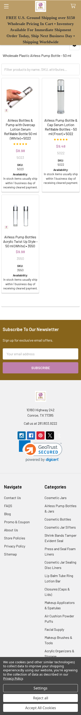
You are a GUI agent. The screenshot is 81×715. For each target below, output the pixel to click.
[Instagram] (22, 435)
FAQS (8, 506)
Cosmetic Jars (56, 497)
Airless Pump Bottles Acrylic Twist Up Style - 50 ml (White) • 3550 (20, 241)
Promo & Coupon (17, 522)
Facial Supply (54, 629)
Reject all (40, 698)
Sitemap (10, 554)
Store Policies (14, 538)
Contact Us (12, 497)
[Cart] (74, 6)
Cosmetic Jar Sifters (60, 527)
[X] (50, 435)
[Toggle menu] (6, 6)
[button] (40, 451)
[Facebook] (31, 435)
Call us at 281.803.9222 (40, 423)
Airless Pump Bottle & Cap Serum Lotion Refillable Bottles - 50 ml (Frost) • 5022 (60, 127)
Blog (7, 514)
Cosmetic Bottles (58, 519)
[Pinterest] (40, 435)
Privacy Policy (14, 546)
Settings (40, 688)
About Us (11, 530)
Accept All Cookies (40, 707)
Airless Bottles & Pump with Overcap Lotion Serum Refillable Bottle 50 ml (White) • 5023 (20, 129)
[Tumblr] (59, 435)
